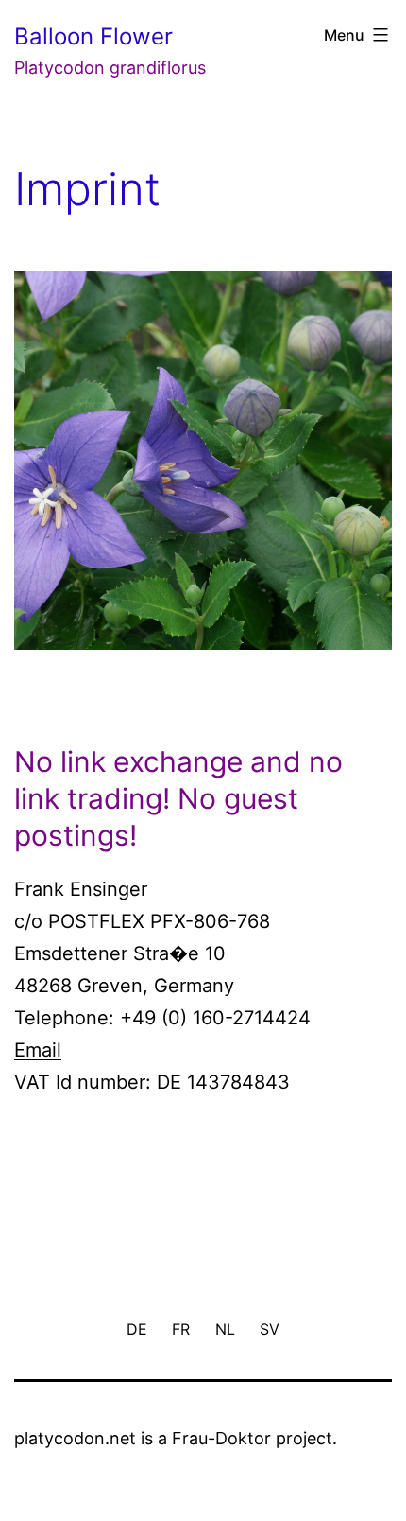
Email (37, 1050)
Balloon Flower (93, 36)
